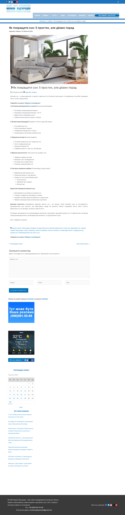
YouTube (44, 299)
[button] (118, 2)
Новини (18, 31)
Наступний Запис (83, 244)
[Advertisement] (55, 482)
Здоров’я (12, 31)
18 (14, 394)
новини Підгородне (16, 230)
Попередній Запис (16, 244)
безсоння (46, 228)
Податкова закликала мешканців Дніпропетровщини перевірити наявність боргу (20, 449)
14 (25, 391)
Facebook (30, 299)
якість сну (36, 233)
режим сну (13, 233)
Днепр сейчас (16, 228)
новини (83, 228)
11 (14, 391)
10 (10, 391)
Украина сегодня (36, 228)
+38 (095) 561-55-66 (36, 507)
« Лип (21, 407)
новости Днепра (29, 230)
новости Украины (41, 230)
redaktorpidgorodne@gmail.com (41, 510)
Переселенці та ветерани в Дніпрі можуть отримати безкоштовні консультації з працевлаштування (20, 431)
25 (14, 398)
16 (32, 391)
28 (25, 398)
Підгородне (26, 228)
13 (21, 391)
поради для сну (78, 230)
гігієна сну (66, 228)
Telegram (28, 103)
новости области (53, 230)
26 (17, 398)
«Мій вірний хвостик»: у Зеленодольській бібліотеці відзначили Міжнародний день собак (20, 440)
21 (25, 394)
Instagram (36, 103)
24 (10, 398)
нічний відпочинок (66, 230)
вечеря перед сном (56, 228)
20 (21, 394)
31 (10, 402)
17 (10, 394)
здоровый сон (75, 228)
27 (21, 398)
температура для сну (25, 233)
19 (17, 394)
